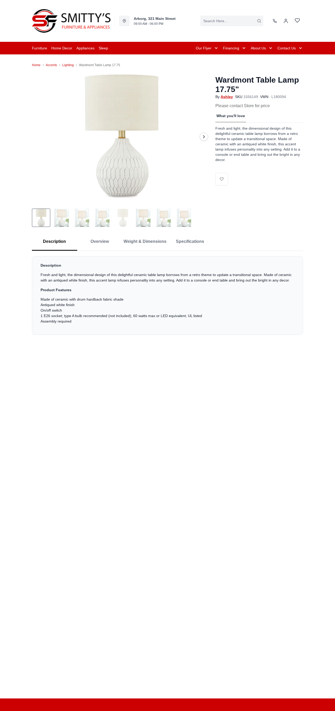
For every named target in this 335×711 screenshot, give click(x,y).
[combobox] (231, 21)
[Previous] (39, 137)
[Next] (204, 137)
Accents (51, 65)
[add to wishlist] (221, 179)
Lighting (68, 65)
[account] (285, 21)
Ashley (227, 97)
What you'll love (230, 116)
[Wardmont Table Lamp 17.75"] (121, 137)
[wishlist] (297, 21)
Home (36, 65)
